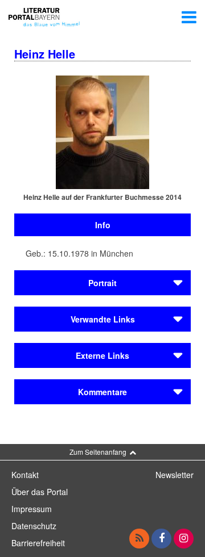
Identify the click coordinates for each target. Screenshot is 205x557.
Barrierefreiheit (38, 542)
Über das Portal (39, 491)
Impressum (31, 508)
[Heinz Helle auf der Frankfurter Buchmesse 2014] (102, 131)
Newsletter (174, 474)
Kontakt (25, 474)
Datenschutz (33, 525)
